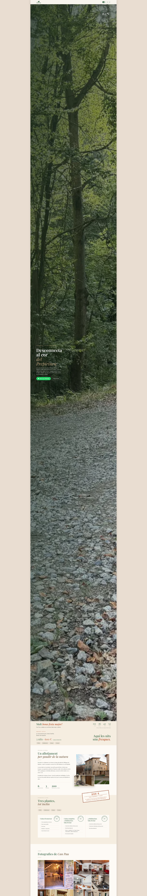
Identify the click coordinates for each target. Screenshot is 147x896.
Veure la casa (56, 378)
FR (107, 2)
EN (109, 2)
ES (105, 2)
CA (103, 2)
